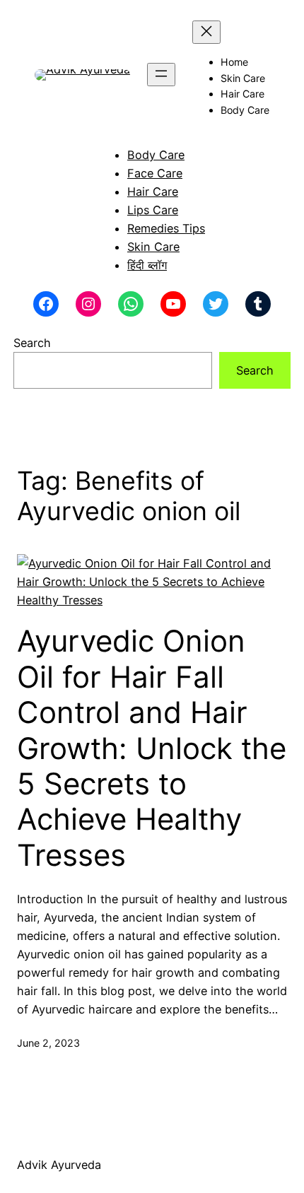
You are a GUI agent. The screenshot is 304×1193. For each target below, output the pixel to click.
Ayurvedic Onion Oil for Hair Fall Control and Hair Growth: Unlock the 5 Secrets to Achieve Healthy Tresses (151, 747)
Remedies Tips (166, 228)
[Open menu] (161, 74)
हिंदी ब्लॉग (147, 265)
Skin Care (153, 247)
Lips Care (152, 210)
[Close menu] (206, 32)
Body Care (156, 155)
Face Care (154, 173)
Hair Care (152, 191)
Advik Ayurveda (59, 1165)
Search (32, 343)
